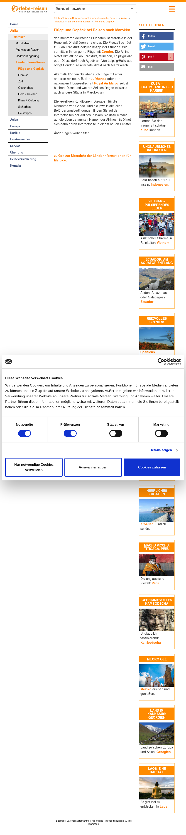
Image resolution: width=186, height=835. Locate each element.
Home (14, 24)
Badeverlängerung (27, 56)
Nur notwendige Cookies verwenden (34, 467)
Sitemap (60, 820)
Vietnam (163, 242)
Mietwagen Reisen (27, 50)
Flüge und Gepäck (31, 69)
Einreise (23, 75)
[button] (157, 36)
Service (15, 146)
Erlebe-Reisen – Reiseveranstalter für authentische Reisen (85, 18)
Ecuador (146, 301)
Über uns (16, 152)
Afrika (14, 31)
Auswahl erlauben (93, 467)
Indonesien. (160, 184)
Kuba (144, 129)
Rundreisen (23, 43)
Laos (163, 806)
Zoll (20, 81)
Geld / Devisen (27, 94)
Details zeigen (160, 450)
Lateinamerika (20, 139)
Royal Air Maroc (106, 83)
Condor (107, 51)
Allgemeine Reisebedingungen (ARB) (111, 820)
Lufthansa (98, 78)
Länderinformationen (30, 62)
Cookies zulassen (152, 467)
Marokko (19, 37)
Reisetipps (25, 113)
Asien (14, 120)
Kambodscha (150, 642)
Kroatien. (147, 524)
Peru (155, 583)
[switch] (70, 433)
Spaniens (147, 352)
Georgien (164, 751)
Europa (15, 126)
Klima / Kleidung (28, 100)
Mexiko (146, 689)
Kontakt (15, 165)
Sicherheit (24, 107)
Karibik (15, 133)
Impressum (93, 823)
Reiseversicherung (23, 159)
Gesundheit (25, 88)
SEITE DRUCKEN (151, 25)
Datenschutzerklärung (78, 820)
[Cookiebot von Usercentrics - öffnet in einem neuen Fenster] (161, 361)
